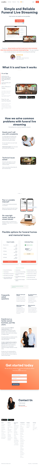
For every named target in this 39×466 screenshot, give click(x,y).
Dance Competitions (3, 431)
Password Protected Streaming (9, 435)
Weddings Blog (16, 425)
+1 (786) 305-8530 (21, 403)
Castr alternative (22, 426)
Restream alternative (22, 429)
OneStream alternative (22, 443)
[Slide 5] (20, 193)
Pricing (18, 1)
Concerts (2, 433)
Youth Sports (3, 434)
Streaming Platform (9, 425)
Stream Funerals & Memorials (15, 431)
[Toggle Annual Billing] (26, 245)
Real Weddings (22, 424)
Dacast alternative (22, 439)
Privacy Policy (30, 463)
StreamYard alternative (22, 431)
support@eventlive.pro (22, 406)
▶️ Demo (22, 1)
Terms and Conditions (35, 463)
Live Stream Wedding (3, 425)
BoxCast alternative (22, 434)
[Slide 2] (18, 193)
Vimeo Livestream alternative (22, 448)
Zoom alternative (22, 457)
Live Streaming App (10, 428)
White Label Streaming (9, 430)
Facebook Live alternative (22, 441)
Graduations (3, 429)
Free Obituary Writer (16, 435)
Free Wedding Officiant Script (16, 441)
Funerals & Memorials (3, 428)
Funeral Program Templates (15, 437)
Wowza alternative (22, 452)
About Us (28, 424)
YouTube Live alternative (22, 454)
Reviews (28, 427)
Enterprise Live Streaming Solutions (10, 438)
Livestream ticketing (15, 429)
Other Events (3, 435)
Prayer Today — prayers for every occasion (16, 443)
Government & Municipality (3, 438)
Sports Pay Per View (10, 432)
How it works (35, 427)
